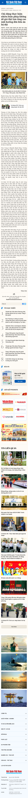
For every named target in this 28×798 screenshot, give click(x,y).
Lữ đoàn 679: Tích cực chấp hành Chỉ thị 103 (13, 621)
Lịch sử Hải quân (6, 765)
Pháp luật (4, 739)
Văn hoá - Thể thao (6, 760)
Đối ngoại (4, 734)
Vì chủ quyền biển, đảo (7, 724)
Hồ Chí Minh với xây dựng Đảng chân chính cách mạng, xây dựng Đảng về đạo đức (13, 469)
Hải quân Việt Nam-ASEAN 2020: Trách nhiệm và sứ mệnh (12, 513)
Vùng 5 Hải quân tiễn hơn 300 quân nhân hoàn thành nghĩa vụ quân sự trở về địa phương (13, 599)
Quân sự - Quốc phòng (7, 8)
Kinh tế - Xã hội (5, 729)
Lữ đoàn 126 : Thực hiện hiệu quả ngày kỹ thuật (13, 534)
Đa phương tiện (5, 744)
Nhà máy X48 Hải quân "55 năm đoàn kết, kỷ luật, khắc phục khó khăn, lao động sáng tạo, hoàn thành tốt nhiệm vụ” (13, 556)
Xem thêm (14, 626)
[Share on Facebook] (23, 304)
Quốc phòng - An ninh (7, 718)
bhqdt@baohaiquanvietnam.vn (14, 299)
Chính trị (4, 713)
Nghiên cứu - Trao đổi (7, 755)
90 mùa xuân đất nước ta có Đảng (11, 578)
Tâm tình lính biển (6, 750)
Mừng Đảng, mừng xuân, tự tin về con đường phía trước (12, 492)
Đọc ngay (20, 381)
